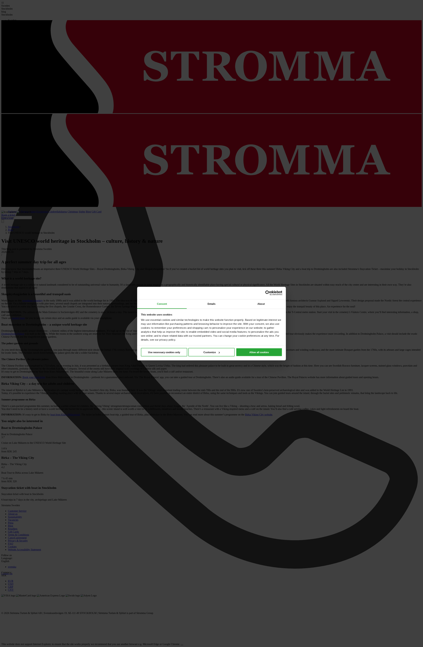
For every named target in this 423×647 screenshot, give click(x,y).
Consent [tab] (162, 303)
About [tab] (261, 303)
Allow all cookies (259, 352)
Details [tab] (212, 303)
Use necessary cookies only (164, 352)
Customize (209, 352)
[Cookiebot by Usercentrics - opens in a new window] (267, 293)
